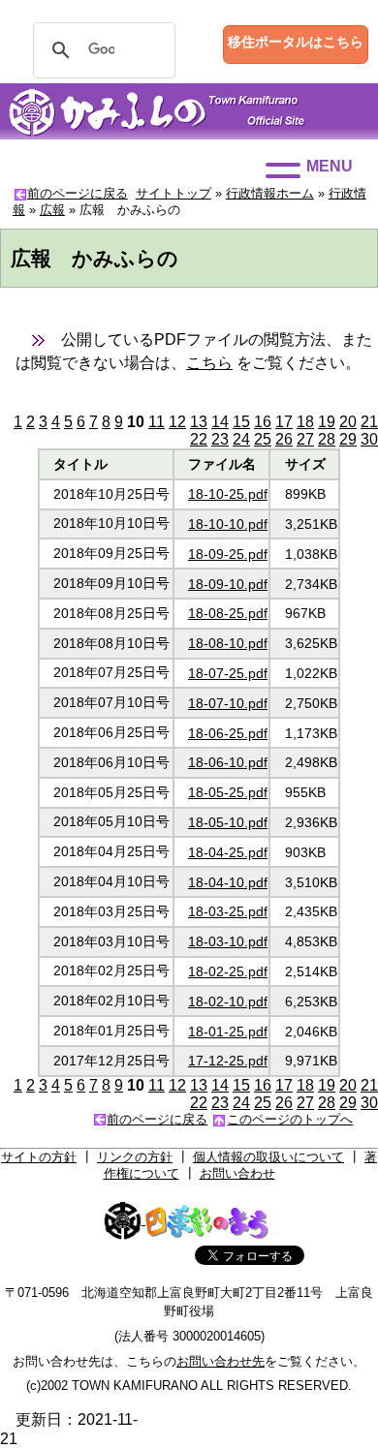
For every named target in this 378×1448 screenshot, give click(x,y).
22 (198, 439)
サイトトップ (173, 193)
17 (284, 422)
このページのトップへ (290, 1119)
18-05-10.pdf (228, 822)
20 (348, 422)
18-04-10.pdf (228, 882)
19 (326, 422)
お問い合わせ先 (220, 1361)
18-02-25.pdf (228, 971)
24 (241, 439)
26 (284, 439)
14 (220, 422)
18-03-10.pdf (228, 941)
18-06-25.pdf (228, 733)
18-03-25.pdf (228, 911)
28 (326, 439)
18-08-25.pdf (228, 613)
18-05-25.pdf (228, 792)
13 (198, 422)
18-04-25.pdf (228, 852)
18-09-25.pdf (228, 554)
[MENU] (283, 170)
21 (369, 422)
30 (369, 439)
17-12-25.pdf (228, 1060)
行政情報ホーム (270, 193)
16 (262, 422)
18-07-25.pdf (228, 673)
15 (241, 422)
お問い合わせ (237, 1173)
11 (156, 422)
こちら (209, 362)
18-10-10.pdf (228, 524)
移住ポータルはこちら (295, 41)
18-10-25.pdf (228, 494)
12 (177, 422)
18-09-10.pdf (228, 584)
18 (305, 422)
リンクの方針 (135, 1157)
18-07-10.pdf (228, 703)
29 (348, 439)
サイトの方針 (39, 1157)
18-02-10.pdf (228, 1001)
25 (262, 439)
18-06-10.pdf (228, 762)
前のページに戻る (77, 193)
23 (220, 439)
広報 (52, 209)
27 (305, 439)
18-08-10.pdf (228, 643)
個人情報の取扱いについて (268, 1157)
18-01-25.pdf (228, 1031)
